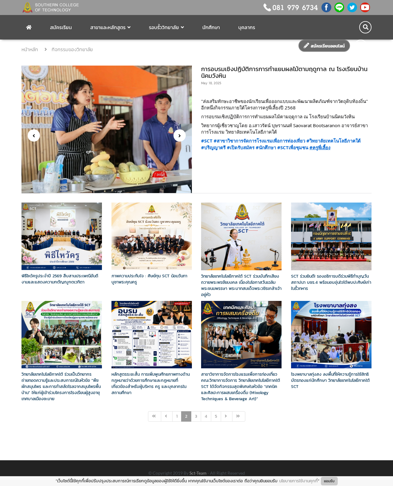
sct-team (198, 473)
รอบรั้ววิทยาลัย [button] (164, 27)
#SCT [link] (206, 141)
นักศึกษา (211, 27)
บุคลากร (246, 27)
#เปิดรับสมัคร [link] (241, 147)
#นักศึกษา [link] (266, 147)
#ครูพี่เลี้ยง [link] (319, 147)
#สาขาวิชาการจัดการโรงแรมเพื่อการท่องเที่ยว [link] (259, 141)
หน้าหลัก (30, 49)
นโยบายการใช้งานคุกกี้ (298, 481)
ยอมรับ (329, 481)
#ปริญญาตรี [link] (213, 147)
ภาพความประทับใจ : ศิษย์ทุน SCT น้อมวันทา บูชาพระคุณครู (149, 279)
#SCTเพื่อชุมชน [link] (292, 147)
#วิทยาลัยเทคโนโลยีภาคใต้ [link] (333, 141)
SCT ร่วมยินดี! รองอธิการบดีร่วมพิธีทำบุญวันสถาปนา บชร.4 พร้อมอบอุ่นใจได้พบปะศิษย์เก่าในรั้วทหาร (331, 282)
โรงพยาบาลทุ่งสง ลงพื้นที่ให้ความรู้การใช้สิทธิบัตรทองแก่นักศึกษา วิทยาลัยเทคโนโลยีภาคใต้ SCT (330, 380)
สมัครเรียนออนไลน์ (327, 46)
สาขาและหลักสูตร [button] (108, 27)
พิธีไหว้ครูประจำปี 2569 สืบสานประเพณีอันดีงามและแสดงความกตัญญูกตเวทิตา (59, 279)
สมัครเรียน (61, 27)
